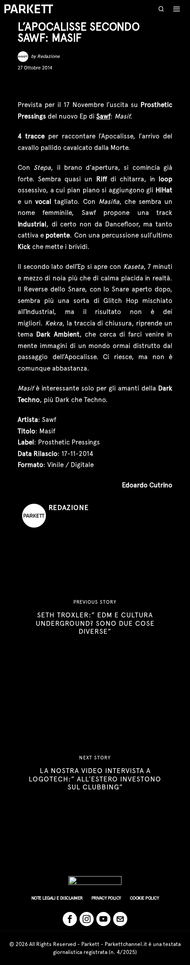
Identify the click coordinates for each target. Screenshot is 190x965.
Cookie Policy (144, 898)
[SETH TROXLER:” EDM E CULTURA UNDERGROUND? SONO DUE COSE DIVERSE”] (95, 617)
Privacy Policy (106, 898)
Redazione (48, 56)
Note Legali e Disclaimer (57, 898)
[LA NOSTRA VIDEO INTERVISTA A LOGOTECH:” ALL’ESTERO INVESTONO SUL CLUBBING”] (95, 773)
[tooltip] (24, 85)
